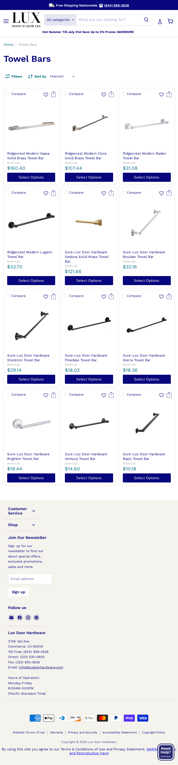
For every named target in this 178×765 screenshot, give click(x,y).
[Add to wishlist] (46, 94)
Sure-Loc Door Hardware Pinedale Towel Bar (86, 357)
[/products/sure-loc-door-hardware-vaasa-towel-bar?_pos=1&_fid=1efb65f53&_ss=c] (31, 124)
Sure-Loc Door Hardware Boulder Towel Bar (144, 254)
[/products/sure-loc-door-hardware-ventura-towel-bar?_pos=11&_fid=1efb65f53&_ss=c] (89, 425)
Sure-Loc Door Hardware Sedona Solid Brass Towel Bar (86, 256)
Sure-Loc (13, 162)
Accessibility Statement (119, 732)
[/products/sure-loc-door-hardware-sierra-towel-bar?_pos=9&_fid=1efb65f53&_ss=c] (147, 326)
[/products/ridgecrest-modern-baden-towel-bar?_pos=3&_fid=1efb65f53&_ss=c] (147, 124)
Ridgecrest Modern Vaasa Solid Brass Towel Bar (28, 155)
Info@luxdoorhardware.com (41, 667)
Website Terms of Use (29, 732)
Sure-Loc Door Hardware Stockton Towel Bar (28, 357)
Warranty (56, 732)
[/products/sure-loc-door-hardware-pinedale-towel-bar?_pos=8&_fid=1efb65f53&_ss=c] (89, 326)
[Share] (53, 96)
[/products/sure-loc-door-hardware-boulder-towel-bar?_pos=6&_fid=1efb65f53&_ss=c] (147, 223)
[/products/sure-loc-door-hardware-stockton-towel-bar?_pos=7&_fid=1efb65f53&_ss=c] (31, 326)
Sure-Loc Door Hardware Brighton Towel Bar (28, 456)
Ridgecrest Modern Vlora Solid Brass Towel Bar (85, 155)
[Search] (146, 19)
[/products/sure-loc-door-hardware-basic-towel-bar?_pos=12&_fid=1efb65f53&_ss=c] (147, 425)
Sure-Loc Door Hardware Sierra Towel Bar (144, 357)
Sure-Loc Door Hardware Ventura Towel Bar (86, 456)
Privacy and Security (82, 732)
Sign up (18, 592)
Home (8, 45)
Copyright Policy (153, 732)
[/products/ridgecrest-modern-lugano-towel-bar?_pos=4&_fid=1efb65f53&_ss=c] (31, 223)
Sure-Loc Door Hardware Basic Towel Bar (144, 456)
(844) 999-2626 (116, 5)
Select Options (31, 177)
